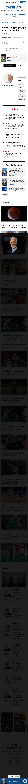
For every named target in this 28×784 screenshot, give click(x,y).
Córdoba (16, 10)
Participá (23, 2)
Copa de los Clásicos (22, 95)
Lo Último (3, 10)
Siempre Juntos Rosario (14, 142)
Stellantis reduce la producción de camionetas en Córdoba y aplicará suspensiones (14, 126)
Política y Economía (12, 114)
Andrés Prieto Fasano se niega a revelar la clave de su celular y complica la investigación (14, 154)
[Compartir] (21, 65)
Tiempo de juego (15, 22)
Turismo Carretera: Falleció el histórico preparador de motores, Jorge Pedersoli (14, 136)
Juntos (9, 123)
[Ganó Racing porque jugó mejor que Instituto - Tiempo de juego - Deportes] (3, 58)
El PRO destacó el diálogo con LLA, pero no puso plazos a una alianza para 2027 (14, 117)
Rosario (23, 10)
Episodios (9, 60)
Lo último (13, 109)
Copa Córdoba (21, 90)
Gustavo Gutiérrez (9, 85)
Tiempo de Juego (10, 14)
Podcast (4, 195)
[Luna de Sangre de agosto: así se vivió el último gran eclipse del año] (14, 213)
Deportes (7, 2)
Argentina (9, 10)
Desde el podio (11, 133)
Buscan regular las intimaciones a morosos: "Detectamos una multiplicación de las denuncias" (15, 145)
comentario (22, 99)
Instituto (21, 84)
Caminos (13, 2)
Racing (20, 87)
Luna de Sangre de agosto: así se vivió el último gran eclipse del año (14, 226)
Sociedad (10, 151)
